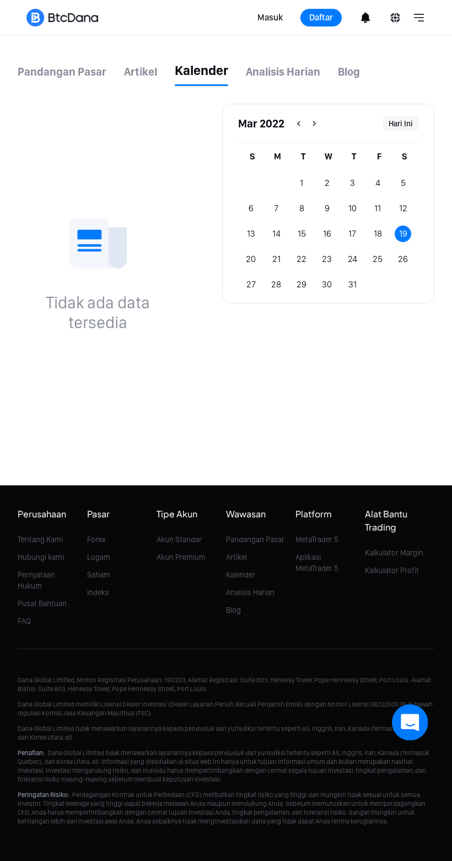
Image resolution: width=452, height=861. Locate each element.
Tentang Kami (40, 539)
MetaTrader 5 (316, 539)
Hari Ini (401, 123)
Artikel (236, 557)
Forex (96, 539)
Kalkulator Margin (394, 552)
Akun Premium (181, 557)
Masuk (270, 17)
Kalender (240, 574)
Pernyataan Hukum (36, 580)
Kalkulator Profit (392, 570)
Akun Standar (179, 539)
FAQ (24, 621)
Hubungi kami (41, 557)
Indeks (98, 592)
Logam (98, 557)
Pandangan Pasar (255, 539)
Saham (98, 574)
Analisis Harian (250, 592)
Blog (233, 610)
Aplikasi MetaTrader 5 (316, 563)
